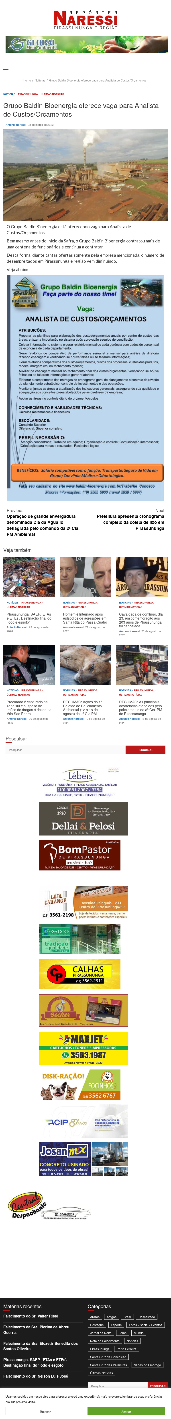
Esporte (116, 1325)
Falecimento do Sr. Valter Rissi (30, 1316)
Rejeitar (45, 1411)
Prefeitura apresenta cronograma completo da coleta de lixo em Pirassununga (130, 519)
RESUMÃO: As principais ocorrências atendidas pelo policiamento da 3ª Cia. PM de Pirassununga (142, 665)
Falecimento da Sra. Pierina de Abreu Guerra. (36, 1329)
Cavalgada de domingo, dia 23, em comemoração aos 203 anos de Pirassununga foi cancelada (142, 577)
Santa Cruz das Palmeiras (108, 1365)
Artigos (111, 1317)
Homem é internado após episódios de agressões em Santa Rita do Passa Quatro (86, 577)
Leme (123, 1333)
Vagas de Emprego (147, 1365)
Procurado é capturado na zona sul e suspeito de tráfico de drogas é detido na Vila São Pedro (29, 665)
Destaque (97, 1325)
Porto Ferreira (126, 1349)
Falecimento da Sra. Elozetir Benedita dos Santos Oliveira (40, 1346)
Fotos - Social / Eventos (145, 1325)
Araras (95, 1317)
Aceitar (126, 1411)
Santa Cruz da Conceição (108, 1357)
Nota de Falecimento (105, 1341)
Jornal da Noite (101, 1333)
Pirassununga (28, 94)
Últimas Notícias (52, 94)
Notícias (9, 94)
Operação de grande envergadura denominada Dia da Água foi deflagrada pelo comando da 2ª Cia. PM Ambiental (43, 522)
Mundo (139, 1333)
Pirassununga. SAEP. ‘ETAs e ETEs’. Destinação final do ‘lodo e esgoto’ (29, 577)
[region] (85, 1403)
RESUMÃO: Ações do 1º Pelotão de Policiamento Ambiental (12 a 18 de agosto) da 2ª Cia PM (86, 665)
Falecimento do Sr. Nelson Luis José (35, 1376)
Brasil (127, 1317)
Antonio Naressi (16, 125)
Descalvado (146, 1317)
